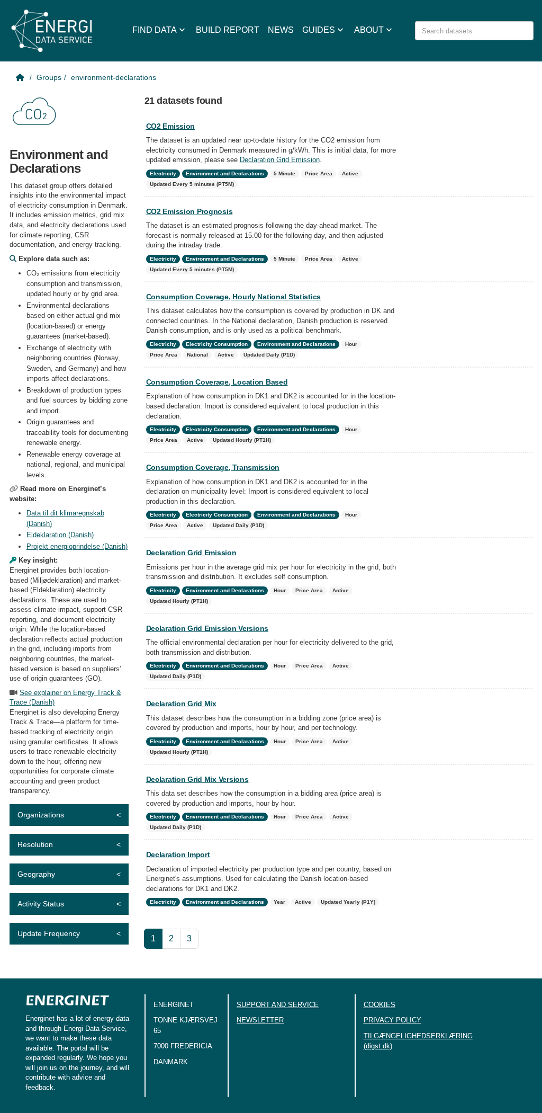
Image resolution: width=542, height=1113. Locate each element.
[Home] (21, 77)
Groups (49, 77)
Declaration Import (178, 854)
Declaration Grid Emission (280, 160)
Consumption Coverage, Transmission (212, 467)
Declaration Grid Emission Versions (207, 628)
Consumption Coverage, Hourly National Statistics (233, 296)
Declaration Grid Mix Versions (197, 779)
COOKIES (379, 1005)
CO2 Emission (170, 126)
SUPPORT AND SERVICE (278, 1005)
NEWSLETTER (260, 1020)
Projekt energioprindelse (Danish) (77, 546)
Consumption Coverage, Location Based (217, 382)
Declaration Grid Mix (181, 703)
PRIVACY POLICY (392, 1020)
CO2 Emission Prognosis (189, 211)
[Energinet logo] (67, 1004)
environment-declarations (113, 77)
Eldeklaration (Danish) (60, 535)
